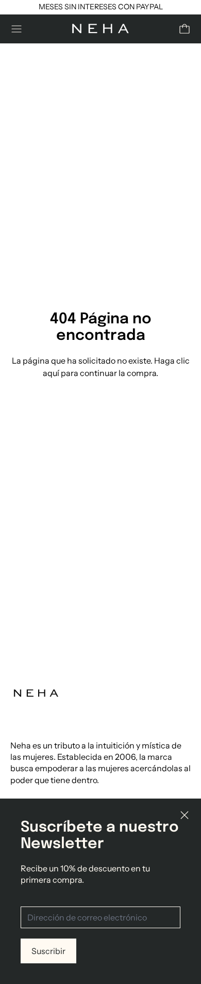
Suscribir (48, 951)
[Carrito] (184, 29)
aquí (51, 373)
